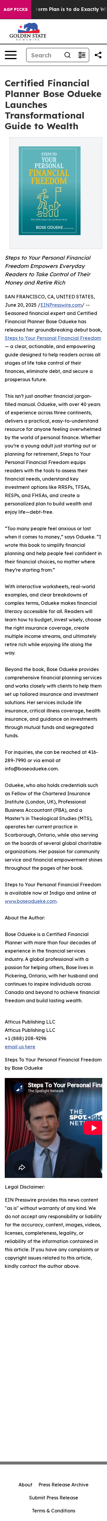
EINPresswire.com (61, 305)
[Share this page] (98, 55)
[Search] (67, 55)
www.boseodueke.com (30, 901)
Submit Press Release (53, 1498)
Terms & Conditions (53, 1511)
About (25, 1485)
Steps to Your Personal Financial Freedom (53, 338)
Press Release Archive (63, 1485)
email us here (20, 1047)
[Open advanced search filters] (82, 55)
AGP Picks (16, 9)
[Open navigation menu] (11, 55)
